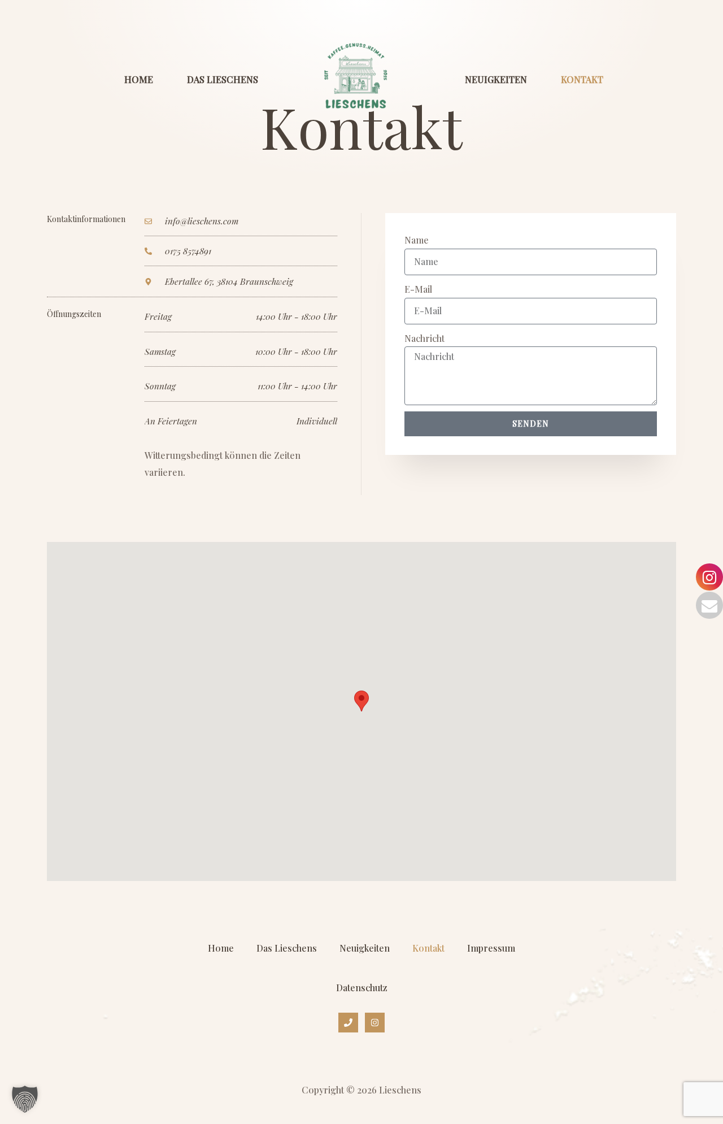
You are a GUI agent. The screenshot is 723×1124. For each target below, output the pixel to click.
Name (416, 240)
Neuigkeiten (496, 79)
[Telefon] (348, 1022)
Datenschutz (361, 987)
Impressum (491, 948)
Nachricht (424, 338)
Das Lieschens (222, 79)
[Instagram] (375, 1022)
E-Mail (418, 289)
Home (138, 79)
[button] (25, 1099)
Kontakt (582, 79)
